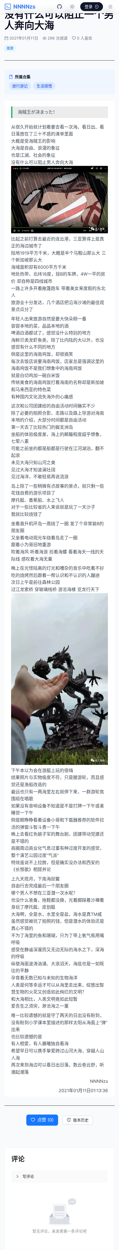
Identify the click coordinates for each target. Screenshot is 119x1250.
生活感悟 (44, 85)
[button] (59, 1176)
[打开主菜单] (110, 6)
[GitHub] (59, 6)
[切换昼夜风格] (72, 6)
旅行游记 (20, 85)
